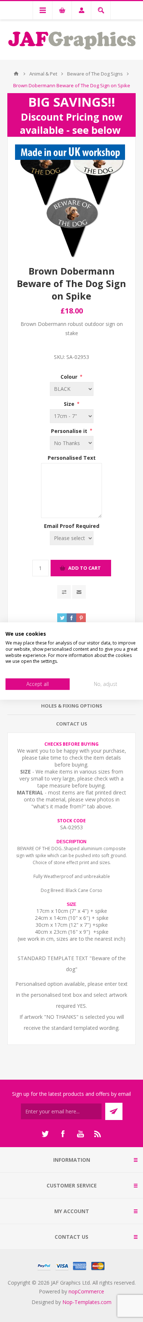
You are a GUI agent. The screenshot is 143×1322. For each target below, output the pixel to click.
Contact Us (71, 723)
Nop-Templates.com (86, 1302)
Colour (69, 376)
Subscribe (113, 1111)
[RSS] (98, 1134)
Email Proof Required (71, 525)
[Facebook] (63, 1134)
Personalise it (70, 430)
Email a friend (79, 592)
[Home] (16, 74)
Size (70, 403)
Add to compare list (64, 592)
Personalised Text (72, 457)
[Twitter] (45, 1134)
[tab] (71, 706)
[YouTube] (80, 1134)
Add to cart (84, 568)
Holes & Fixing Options (71, 705)
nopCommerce (86, 1291)
